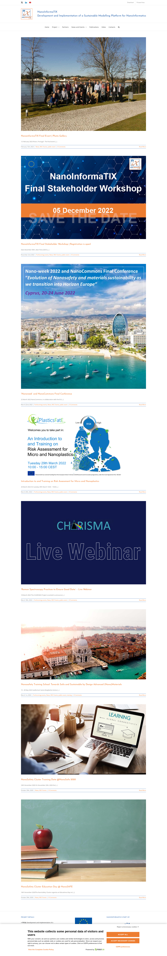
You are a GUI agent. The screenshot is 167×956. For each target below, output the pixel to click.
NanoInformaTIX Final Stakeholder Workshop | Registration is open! (56, 244)
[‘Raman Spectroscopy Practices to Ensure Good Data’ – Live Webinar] (83, 542)
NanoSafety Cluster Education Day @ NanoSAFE (47, 887)
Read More (142, 147)
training (69, 695)
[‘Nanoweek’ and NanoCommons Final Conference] (83, 326)
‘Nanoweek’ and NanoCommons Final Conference (46, 394)
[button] (119, 27)
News (37, 147)
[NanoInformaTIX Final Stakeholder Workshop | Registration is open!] (83, 197)
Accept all (123, 934)
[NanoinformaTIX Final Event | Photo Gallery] (83, 84)
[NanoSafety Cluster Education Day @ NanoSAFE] (83, 840)
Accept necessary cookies (123, 941)
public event (51, 147)
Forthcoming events (42, 255)
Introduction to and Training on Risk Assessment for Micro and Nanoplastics (60, 481)
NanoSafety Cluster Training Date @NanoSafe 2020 (48, 779)
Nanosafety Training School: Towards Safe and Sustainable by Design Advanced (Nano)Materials (71, 684)
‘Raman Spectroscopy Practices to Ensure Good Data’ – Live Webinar (56, 589)
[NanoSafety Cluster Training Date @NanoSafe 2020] (83, 739)
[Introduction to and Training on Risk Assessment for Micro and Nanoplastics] (83, 445)
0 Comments (61, 147)
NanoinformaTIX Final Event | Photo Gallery (44, 136)
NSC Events (43, 147)
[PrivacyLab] (99, 949)
